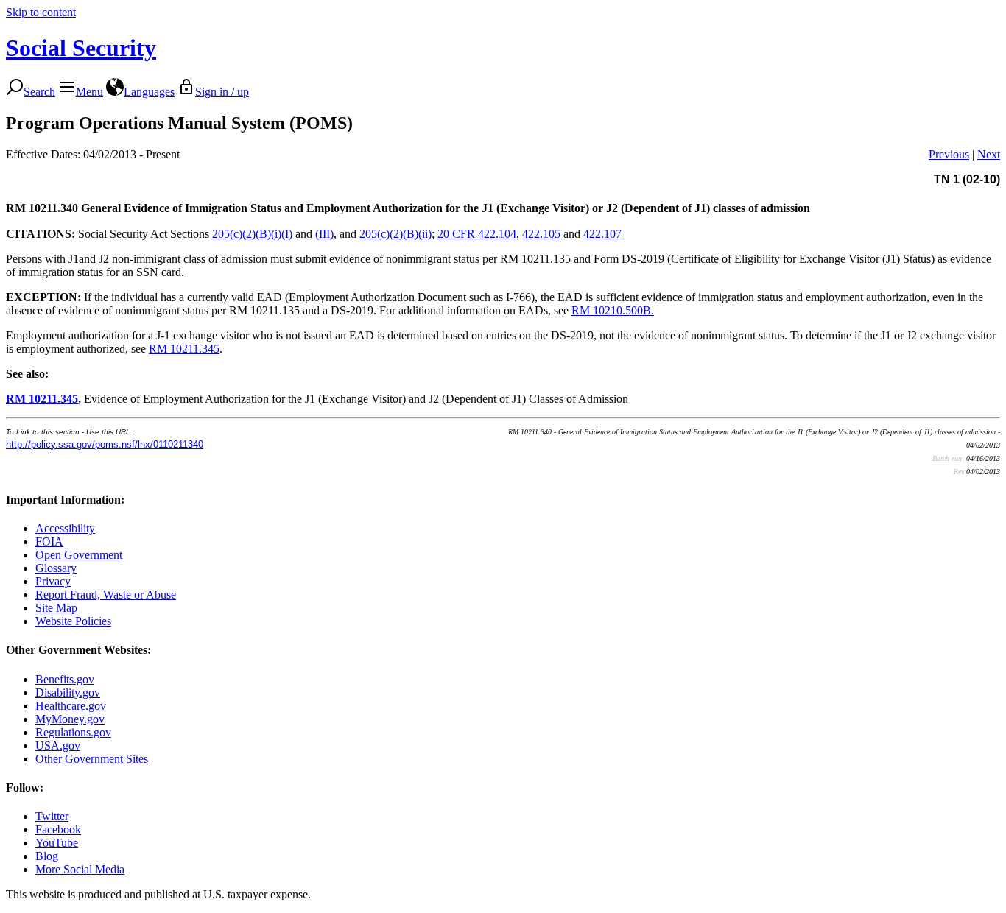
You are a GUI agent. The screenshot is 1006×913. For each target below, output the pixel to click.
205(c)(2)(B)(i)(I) (252, 234)
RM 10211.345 (184, 348)
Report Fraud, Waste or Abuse (105, 594)
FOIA (49, 541)
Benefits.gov (64, 679)
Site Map (56, 608)
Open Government (78, 555)
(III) (324, 234)
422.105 (541, 234)
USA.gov (57, 745)
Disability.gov (67, 692)
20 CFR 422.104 (476, 234)
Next (988, 154)
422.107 (602, 234)
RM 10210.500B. (612, 310)
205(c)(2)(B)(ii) (395, 234)
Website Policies (73, 621)
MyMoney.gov (70, 719)
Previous (949, 154)
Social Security (81, 48)
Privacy (53, 581)
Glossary (56, 568)
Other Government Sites (91, 758)
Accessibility (65, 528)
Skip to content (41, 12)
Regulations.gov (73, 732)
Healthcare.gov (70, 705)
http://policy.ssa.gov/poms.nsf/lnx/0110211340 (104, 444)
